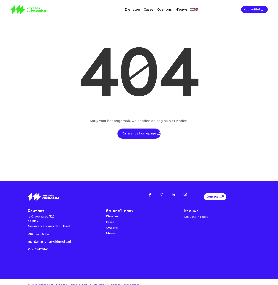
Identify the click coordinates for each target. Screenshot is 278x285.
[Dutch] (192, 9)
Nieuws (181, 9)
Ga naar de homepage (139, 133)
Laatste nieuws (196, 216)
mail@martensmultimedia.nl (49, 241)
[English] (196, 9)
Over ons (164, 9)
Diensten (132, 9)
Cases (148, 9)
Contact (212, 196)
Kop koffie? (251, 9)
